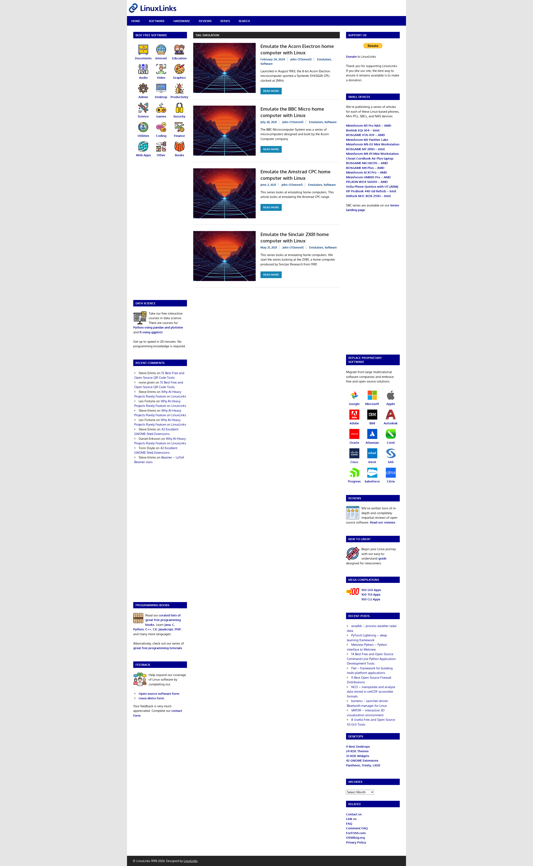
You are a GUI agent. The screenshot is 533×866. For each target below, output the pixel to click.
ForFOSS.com (356, 833)
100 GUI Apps (371, 590)
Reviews (205, 21)
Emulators (324, 59)
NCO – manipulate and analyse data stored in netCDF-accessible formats (371, 691)
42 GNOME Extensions (362, 760)
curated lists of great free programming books (163, 620)
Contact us (354, 814)
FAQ (349, 824)
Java (167, 625)
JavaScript (165, 629)
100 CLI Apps (370, 599)
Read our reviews (382, 522)
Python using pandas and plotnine (158, 327)
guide (382, 558)
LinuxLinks (191, 861)
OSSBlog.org (355, 838)
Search (244, 21)
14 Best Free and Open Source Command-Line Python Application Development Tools (371, 658)
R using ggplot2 (151, 332)
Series (225, 21)
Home (135, 21)
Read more (271, 90)
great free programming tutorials (157, 648)
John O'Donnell (301, 59)
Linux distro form (151, 698)
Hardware (181, 21)
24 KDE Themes (357, 751)
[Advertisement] (160, 231)
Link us (351, 819)
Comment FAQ (357, 828)
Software (157, 21)
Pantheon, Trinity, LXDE (363, 765)
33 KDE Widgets (357, 756)
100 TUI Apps (370, 594)
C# (155, 629)
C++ (148, 629)
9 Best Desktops (358, 747)
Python (138, 629)
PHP (178, 629)
